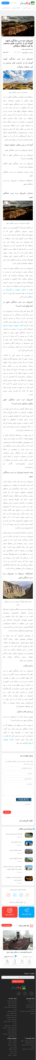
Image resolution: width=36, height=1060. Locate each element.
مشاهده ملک (18, 938)
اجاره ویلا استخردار (12, 1001)
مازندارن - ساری (13, 1041)
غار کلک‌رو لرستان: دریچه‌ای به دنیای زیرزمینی (14, 878)
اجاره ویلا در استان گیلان (10, 1026)
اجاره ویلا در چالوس (12, 1017)
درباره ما (32, 1009)
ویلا (34, 8)
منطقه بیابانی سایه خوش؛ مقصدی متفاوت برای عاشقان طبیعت (12, 868)
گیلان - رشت (13, 1047)
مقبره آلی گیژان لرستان (16, 858)
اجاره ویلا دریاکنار (30, 1007)
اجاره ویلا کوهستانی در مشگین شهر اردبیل (19, 952)
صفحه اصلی (31, 1001)
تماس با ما (31, 1003)
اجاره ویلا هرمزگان (12, 1011)
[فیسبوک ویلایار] (25, 994)
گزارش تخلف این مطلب (16, 902)
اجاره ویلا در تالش (12, 1032)
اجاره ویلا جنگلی (12, 1036)
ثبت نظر (7, 812)
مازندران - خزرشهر (12, 1045)
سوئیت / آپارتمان (27, 8)
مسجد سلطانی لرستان (16, 850)
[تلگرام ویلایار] (19, 994)
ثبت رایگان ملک (5, 3)
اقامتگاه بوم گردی (16, 8)
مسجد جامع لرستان (16, 842)
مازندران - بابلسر (12, 1043)
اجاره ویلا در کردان (12, 1019)
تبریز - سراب (13, 1053)
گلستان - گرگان (13, 1049)
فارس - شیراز (13, 1051)
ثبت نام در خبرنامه (18, 981)
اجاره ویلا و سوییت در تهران (10, 1028)
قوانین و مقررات (30, 1005)
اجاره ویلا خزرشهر (12, 1005)
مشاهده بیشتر (6, 925)
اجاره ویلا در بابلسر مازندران (10, 1034)
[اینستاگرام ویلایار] (31, 994)
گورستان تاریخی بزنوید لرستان (14, 834)
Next (2, 947)
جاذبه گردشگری (6, 8)
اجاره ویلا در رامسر (12, 1030)
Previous (30, 948)
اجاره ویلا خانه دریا (12, 1013)
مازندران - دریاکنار (12, 1055)
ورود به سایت (13, 3)
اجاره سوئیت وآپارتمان (11, 1015)
